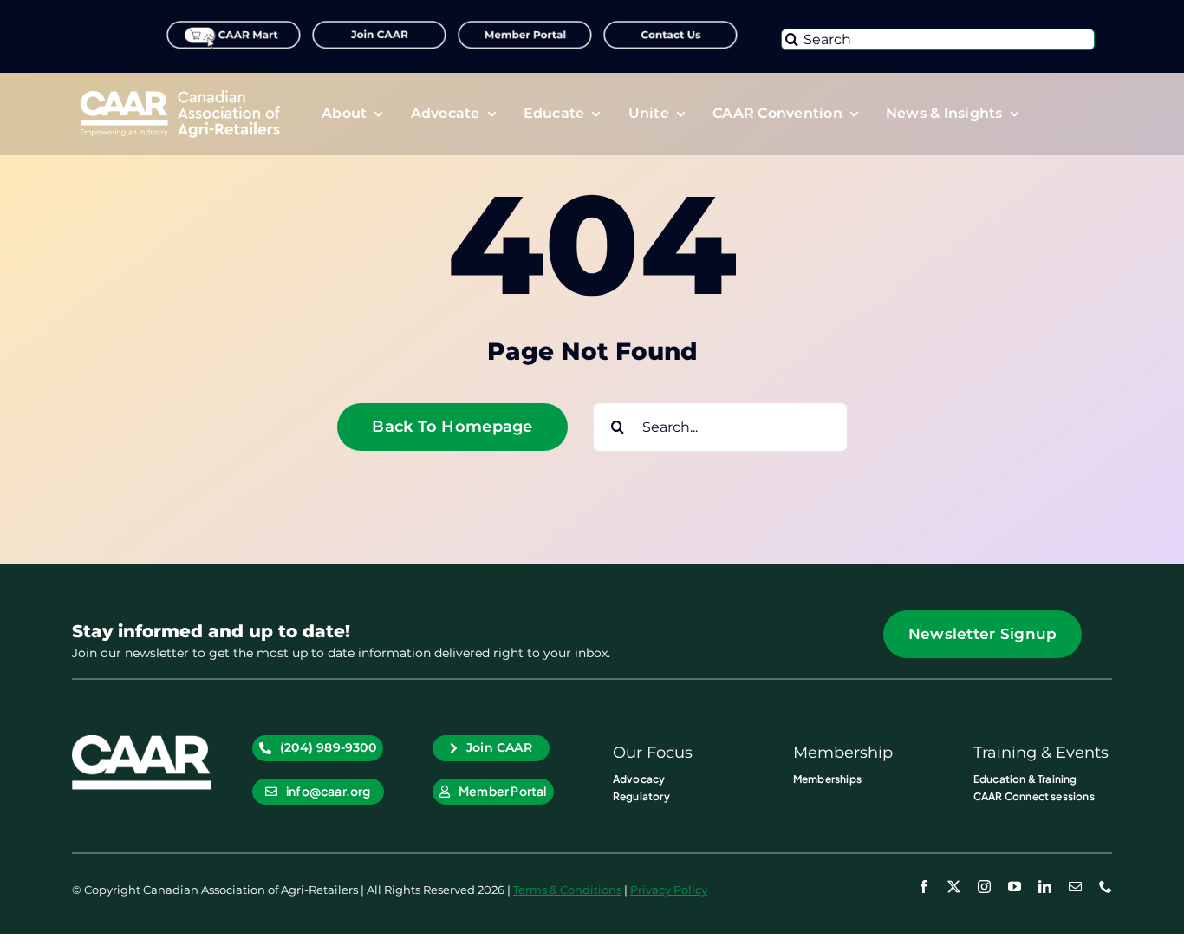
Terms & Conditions (567, 890)
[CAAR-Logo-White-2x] (180, 96)
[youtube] (1014, 886)
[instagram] (984, 886)
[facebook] (923, 886)
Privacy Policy (668, 890)
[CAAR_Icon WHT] (141, 741)
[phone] (1105, 886)
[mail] (1075, 886)
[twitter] (953, 886)
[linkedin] (1044, 886)
